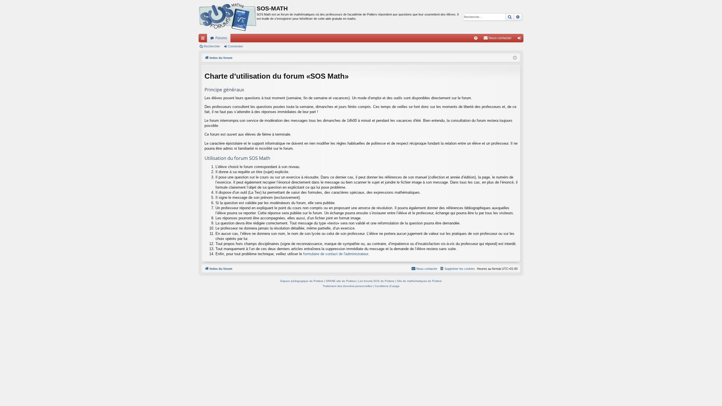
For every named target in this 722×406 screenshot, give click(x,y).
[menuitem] (476, 38)
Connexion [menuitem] (520, 39)
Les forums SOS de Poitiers (376, 281)
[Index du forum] (228, 17)
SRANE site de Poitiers (341, 281)
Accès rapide (204, 39)
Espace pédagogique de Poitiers (301, 281)
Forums (221, 38)
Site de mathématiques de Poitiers (419, 281)
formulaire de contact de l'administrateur (335, 254)
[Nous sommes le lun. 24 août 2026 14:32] (515, 58)
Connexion (235, 46)
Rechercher (212, 46)
